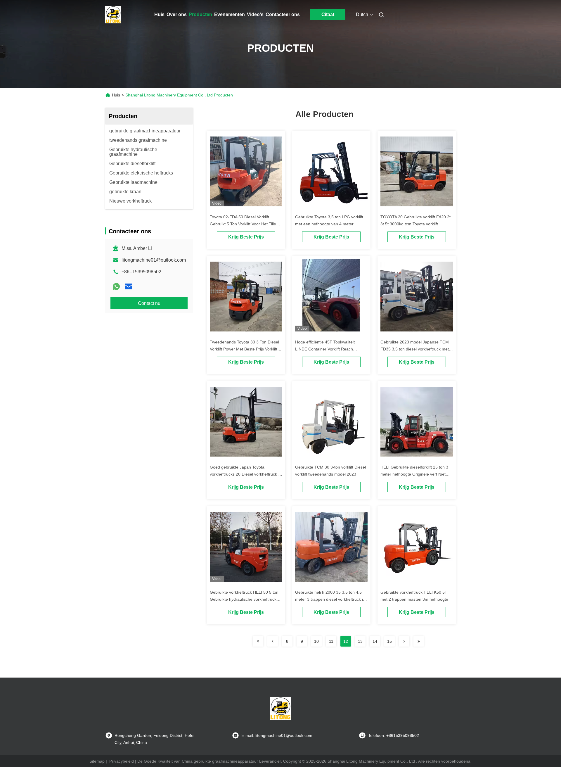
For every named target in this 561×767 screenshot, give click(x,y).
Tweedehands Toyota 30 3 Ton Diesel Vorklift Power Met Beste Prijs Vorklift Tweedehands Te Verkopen (244, 349)
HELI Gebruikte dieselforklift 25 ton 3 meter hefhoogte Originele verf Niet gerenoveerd (414, 474)
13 (360, 641)
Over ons (177, 14)
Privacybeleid (121, 761)
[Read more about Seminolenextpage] (258, 641)
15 (389, 641)
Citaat (327, 14)
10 (316, 641)
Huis (159, 14)
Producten (200, 14)
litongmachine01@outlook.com (154, 260)
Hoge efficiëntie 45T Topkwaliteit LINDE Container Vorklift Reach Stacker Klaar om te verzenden (325, 349)
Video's (255, 14)
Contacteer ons (283, 14)
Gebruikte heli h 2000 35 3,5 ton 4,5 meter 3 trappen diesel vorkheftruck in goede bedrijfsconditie (330, 599)
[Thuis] (113, 14)
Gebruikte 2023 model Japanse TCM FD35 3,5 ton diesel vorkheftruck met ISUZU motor (414, 349)
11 (331, 641)
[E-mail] (128, 286)
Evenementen (229, 14)
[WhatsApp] (116, 286)
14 (375, 641)
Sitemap (97, 761)
